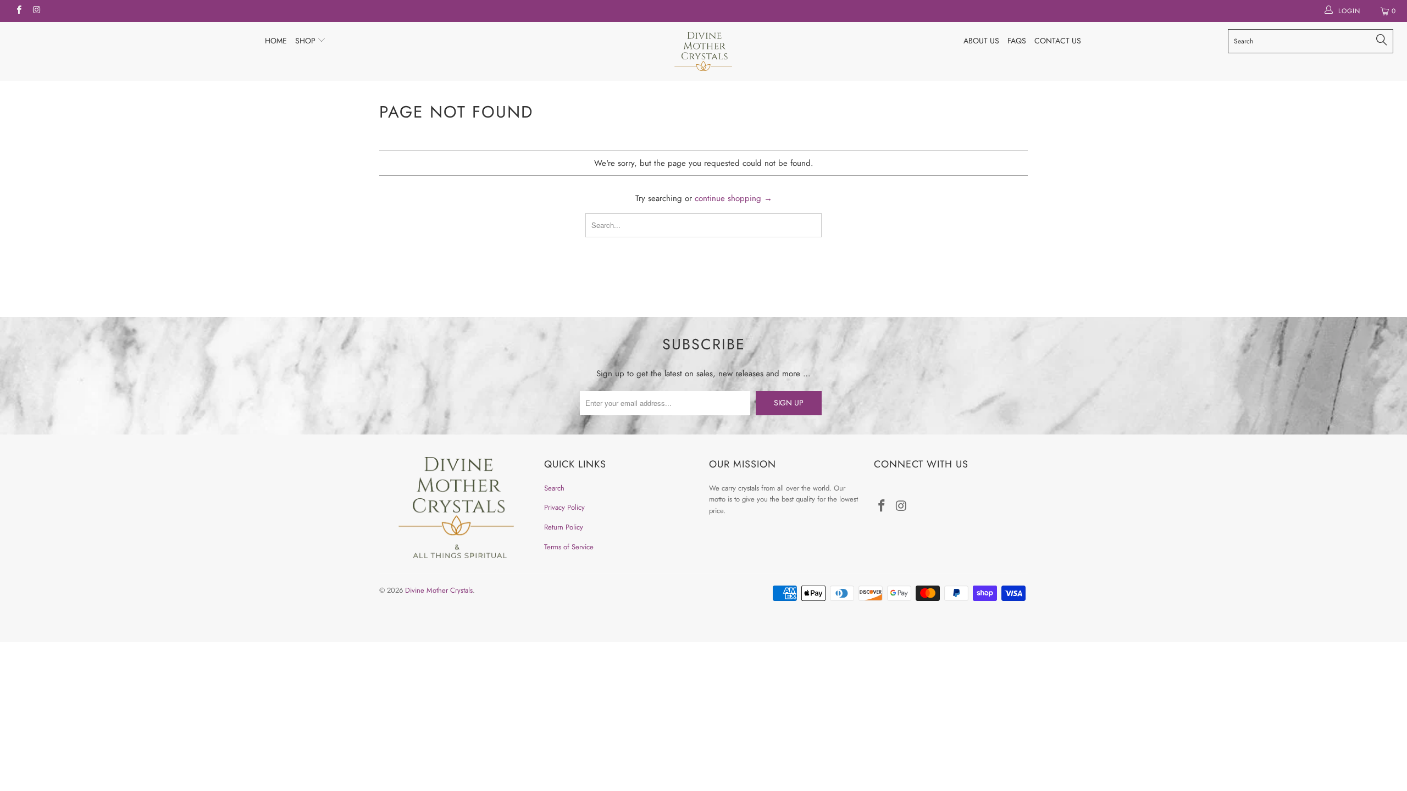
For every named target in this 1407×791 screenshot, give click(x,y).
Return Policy (563, 527)
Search (554, 488)
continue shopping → (733, 198)
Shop (306, 40)
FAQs (1016, 40)
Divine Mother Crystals (439, 590)
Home (276, 40)
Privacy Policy (564, 507)
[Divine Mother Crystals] (703, 51)
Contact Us (1057, 40)
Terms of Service (569, 547)
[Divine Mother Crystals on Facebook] (18, 11)
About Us (981, 40)
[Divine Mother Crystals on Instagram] (36, 11)
